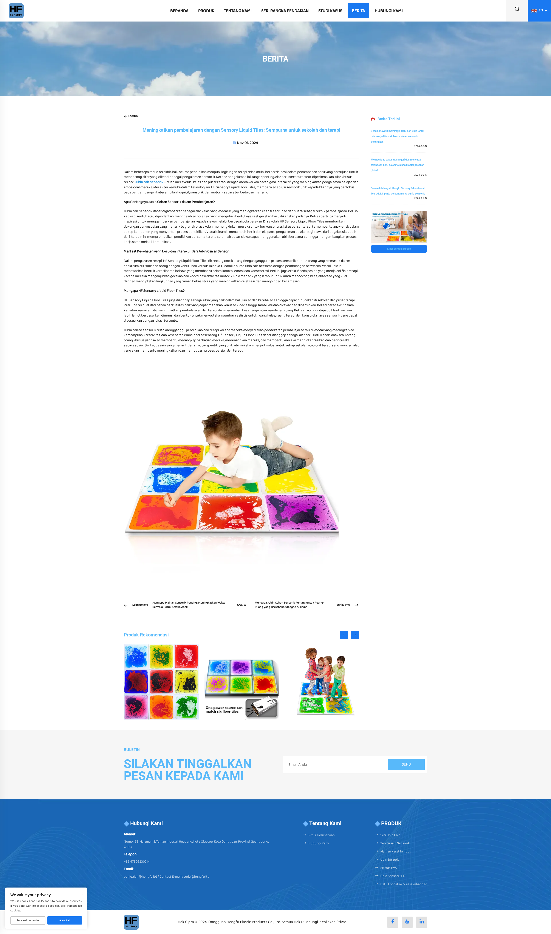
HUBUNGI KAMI (389, 10)
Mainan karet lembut (395, 851)
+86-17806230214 (137, 861)
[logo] (16, 10)
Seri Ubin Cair (390, 835)
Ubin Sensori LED (392, 876)
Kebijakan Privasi (333, 922)
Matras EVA (388, 868)
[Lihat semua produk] (399, 226)
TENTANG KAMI (238, 10)
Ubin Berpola (389, 859)
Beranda (179, 10)
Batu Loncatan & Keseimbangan (403, 884)
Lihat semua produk (399, 249)
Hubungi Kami (318, 843)
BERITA (358, 10)
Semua (241, 605)
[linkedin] (421, 922)
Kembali (133, 116)
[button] (344, 635)
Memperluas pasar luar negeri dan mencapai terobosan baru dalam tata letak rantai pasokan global (397, 165)
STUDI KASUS (330, 10)
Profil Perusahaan (321, 835)
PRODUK (206, 10)
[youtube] (407, 922)
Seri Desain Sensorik (395, 843)
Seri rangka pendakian (285, 10)
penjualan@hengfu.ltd (140, 876)
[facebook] (392, 922)
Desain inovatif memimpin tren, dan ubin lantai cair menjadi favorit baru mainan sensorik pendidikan (397, 136)
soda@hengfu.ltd (196, 876)
